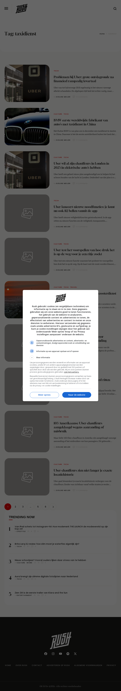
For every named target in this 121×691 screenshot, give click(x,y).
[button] (60, 357)
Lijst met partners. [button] (71, 372)
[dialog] (60, 345)
